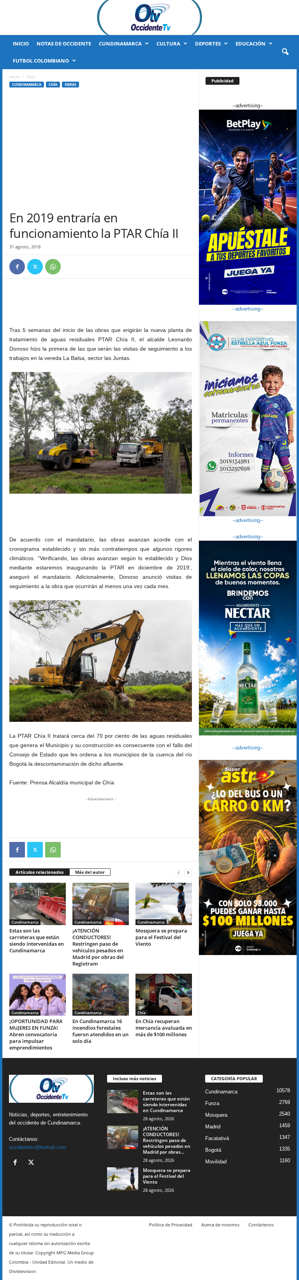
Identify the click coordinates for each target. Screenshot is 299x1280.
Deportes (208, 43)
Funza (212, 1103)
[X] (35, 266)
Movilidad (216, 1162)
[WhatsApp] (53, 266)
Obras (70, 84)
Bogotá (213, 1150)
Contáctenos (261, 1225)
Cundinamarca (120, 43)
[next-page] (188, 872)
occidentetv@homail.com (37, 1147)
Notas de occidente (64, 43)
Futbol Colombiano (41, 60)
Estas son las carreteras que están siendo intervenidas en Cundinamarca (36, 940)
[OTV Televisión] (149, 17)
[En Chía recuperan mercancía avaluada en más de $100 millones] (163, 995)
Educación (251, 43)
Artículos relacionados (39, 872)
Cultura (168, 43)
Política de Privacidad (170, 1225)
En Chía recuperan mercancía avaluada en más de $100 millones (163, 1028)
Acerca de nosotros (220, 1225)
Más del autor (90, 872)
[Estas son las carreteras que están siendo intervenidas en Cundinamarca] (37, 904)
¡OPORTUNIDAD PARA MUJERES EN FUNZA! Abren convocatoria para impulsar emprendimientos (36, 1034)
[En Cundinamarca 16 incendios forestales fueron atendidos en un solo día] (100, 995)
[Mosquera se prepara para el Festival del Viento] (163, 904)
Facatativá (217, 1138)
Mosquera (216, 1115)
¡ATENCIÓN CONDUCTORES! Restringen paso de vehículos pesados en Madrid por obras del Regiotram (98, 947)
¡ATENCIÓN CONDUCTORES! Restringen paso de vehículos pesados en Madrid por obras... (166, 1140)
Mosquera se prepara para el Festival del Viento (161, 937)
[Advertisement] (100, 151)
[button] (285, 52)
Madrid (212, 1127)
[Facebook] (17, 266)
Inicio (21, 43)
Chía (53, 84)
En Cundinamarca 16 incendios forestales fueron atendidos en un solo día (100, 1031)
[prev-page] (179, 872)
